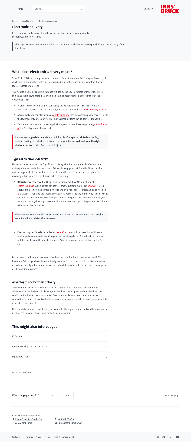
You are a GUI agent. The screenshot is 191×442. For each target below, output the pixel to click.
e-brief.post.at (63, 232)
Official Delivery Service (94, 109)
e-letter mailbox (61, 115)
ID (18, 194)
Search (81, 9)
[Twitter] (170, 437)
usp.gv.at (92, 186)
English (147, 9)
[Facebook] (163, 437)
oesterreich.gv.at (25, 186)
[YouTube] (177, 437)
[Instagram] (157, 437)
